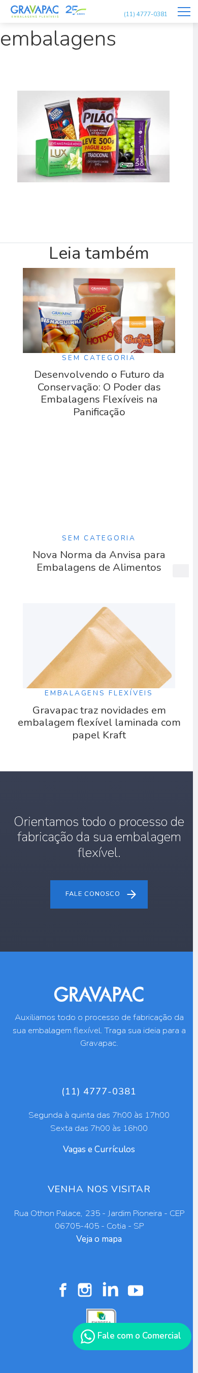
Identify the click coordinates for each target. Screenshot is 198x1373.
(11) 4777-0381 (146, 14)
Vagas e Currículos (99, 1149)
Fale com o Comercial (138, 1336)
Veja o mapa (99, 1239)
